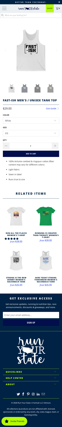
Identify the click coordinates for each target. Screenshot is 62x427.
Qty (5, 140)
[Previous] (6, 50)
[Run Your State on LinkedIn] (38, 394)
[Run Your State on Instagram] (33, 394)
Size (5, 127)
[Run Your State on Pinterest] (28, 394)
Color (6, 115)
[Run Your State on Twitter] (18, 394)
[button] (11, 238)
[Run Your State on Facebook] (23, 394)
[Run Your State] (28, 8)
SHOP (50, 8)
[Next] (56, 50)
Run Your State (24, 402)
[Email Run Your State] (43, 394)
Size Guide (51, 108)
